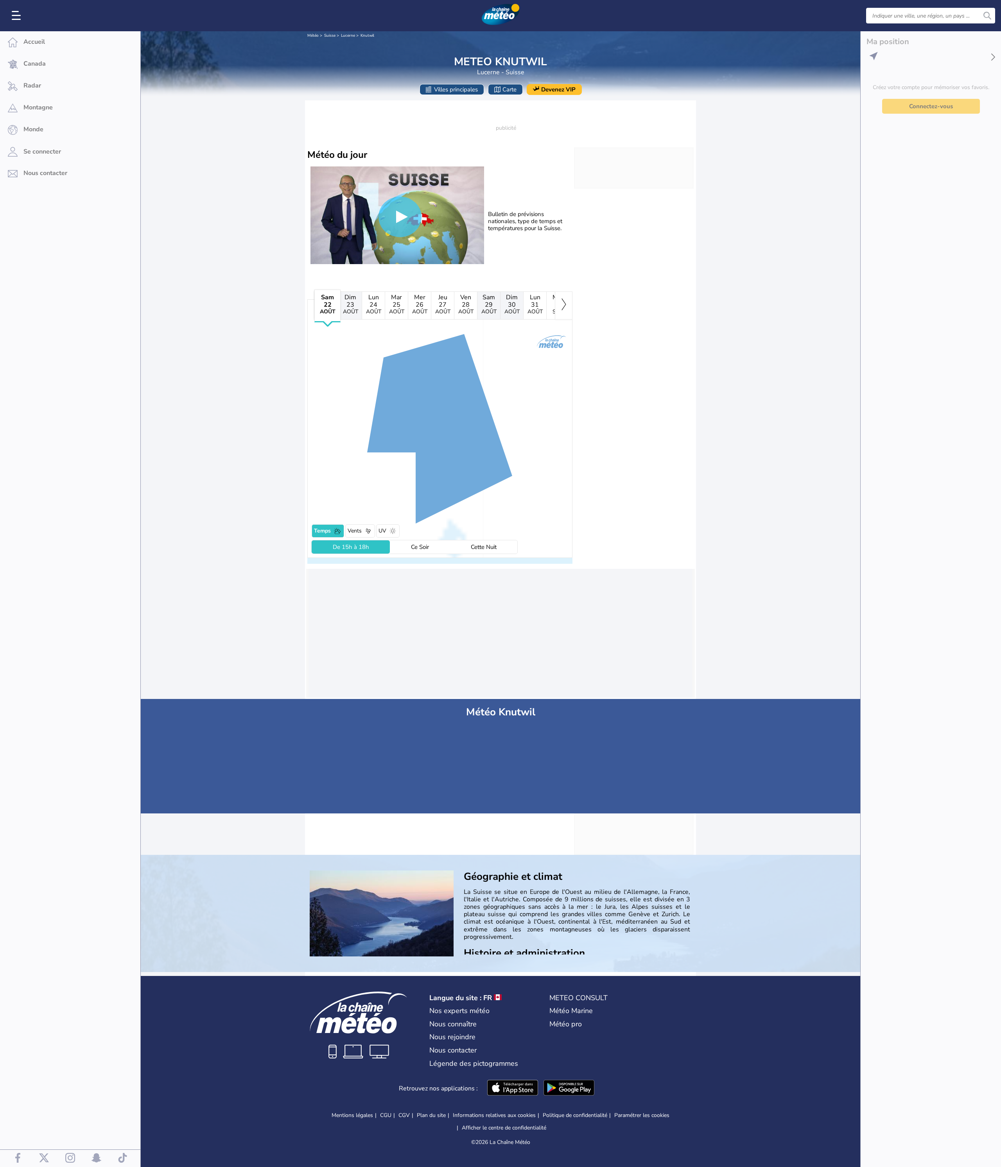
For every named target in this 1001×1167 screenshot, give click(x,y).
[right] (563, 305)
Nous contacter (453, 1050)
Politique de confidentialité (575, 1115)
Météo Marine (571, 1010)
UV (382, 530)
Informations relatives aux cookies (494, 1115)
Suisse (329, 35)
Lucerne (348, 35)
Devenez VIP (558, 89)
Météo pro (565, 1024)
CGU (385, 1115)
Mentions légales (352, 1115)
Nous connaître (453, 1024)
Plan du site (431, 1115)
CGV (404, 1115)
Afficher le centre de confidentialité (504, 1128)
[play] (400, 217)
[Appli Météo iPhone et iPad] (512, 1088)
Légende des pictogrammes (473, 1063)
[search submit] (987, 15)
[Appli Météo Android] (569, 1088)
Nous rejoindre (452, 1037)
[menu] (17, 15)
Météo (313, 35)
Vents (355, 530)
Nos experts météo (459, 1010)
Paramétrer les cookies (641, 1115)
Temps (322, 530)
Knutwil (367, 35)
